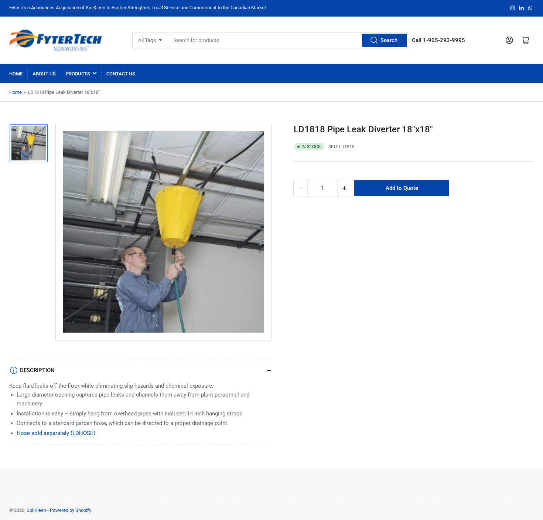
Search (388, 40)
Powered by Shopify (70, 510)
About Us (44, 74)
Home (16, 74)
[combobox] (288, 40)
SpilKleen (36, 510)
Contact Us (120, 74)
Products (78, 74)
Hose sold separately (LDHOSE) (56, 433)
